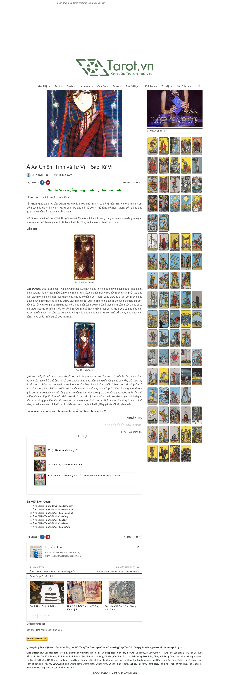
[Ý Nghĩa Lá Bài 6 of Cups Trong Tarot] (152, 319)
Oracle (70, 86)
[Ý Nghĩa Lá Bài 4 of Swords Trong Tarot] (186, 358)
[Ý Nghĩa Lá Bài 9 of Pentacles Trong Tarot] (186, 435)
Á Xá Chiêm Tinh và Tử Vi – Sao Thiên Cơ (118, 572)
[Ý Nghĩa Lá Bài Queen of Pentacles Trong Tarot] (175, 454)
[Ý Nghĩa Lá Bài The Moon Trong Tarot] (186, 204)
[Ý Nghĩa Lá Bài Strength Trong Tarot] (186, 166)
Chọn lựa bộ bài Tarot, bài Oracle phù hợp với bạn (81, 3)
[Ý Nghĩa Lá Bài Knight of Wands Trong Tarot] (164, 281)
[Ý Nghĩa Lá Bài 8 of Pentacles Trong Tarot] (175, 435)
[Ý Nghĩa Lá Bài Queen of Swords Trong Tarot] (175, 396)
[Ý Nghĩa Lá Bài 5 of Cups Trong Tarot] (197, 300)
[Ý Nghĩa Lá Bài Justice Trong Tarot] (164, 185)
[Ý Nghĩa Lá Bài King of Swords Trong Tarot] (186, 396)
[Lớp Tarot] (175, 109)
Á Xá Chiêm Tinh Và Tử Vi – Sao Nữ (49, 520)
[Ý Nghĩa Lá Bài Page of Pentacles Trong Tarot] (152, 454)
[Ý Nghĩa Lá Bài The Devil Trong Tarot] (152, 204)
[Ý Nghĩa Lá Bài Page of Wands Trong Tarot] (152, 281)
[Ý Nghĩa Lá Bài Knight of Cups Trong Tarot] (164, 338)
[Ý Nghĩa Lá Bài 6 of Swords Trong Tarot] (152, 377)
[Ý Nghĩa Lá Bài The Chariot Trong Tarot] (175, 166)
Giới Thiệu (43, 86)
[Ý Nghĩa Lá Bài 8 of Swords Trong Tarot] (175, 377)
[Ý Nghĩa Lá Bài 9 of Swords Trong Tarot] (186, 377)
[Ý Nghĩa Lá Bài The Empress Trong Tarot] (186, 146)
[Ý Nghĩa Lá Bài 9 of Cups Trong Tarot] (186, 319)
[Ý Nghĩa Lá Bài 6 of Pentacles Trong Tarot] (152, 435)
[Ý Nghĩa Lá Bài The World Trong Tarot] (164, 223)
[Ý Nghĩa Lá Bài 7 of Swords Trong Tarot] (164, 377)
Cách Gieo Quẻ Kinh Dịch (43, 606)
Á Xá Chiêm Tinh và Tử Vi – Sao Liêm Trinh (53, 506)
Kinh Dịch (150, 86)
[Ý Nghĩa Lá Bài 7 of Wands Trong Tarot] (164, 262)
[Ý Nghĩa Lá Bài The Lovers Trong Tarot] (164, 166)
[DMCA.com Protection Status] (37, 639)
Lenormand (85, 86)
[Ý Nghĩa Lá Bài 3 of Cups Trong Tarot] (175, 300)
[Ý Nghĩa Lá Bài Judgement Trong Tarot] (152, 223)
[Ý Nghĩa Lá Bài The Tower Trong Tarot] (164, 204)
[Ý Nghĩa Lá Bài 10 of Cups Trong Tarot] (197, 319)
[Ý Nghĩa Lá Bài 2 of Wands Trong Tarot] (164, 242)
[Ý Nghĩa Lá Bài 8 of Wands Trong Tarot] (175, 262)
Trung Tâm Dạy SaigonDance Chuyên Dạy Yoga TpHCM (105, 648)
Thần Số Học (132, 86)
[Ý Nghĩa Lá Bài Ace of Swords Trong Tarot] (152, 358)
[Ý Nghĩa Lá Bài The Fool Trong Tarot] (152, 146)
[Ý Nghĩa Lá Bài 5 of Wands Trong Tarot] (197, 242)
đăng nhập (41, 630)
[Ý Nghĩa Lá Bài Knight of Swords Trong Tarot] (164, 396)
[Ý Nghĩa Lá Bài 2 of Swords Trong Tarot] (164, 358)
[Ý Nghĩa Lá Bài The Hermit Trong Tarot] (197, 166)
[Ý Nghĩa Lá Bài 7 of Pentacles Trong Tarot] (164, 435)
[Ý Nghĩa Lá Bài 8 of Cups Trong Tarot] (175, 319)
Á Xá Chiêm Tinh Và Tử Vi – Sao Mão (50, 523)
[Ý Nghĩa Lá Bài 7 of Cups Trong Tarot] (164, 319)
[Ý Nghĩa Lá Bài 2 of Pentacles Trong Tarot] (164, 416)
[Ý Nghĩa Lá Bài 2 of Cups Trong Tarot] (164, 300)
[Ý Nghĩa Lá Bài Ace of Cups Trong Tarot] (152, 300)
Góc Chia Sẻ (183, 86)
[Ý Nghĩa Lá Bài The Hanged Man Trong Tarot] (175, 185)
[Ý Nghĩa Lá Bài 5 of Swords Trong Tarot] (197, 358)
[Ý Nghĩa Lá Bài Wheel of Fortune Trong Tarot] (152, 185)
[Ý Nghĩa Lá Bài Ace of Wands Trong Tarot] (152, 242)
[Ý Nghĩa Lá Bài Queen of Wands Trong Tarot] (175, 281)
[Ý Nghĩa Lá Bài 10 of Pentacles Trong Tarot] (197, 435)
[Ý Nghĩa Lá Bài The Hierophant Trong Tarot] (152, 166)
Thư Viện (166, 86)
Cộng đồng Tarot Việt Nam (41, 648)
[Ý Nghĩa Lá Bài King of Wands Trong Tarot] (186, 281)
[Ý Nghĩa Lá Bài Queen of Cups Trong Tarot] (175, 338)
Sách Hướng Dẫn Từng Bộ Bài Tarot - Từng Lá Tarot (27, 160)
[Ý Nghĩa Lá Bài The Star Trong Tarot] (175, 204)
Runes (116, 86)
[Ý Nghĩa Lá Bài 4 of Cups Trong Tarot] (186, 300)
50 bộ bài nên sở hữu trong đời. (63, 450)
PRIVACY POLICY (100, 673)
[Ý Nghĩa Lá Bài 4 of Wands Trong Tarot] (186, 242)
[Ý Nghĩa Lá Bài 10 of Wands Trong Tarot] (197, 262)
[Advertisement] (114, 35)
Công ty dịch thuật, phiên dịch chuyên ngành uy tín (158, 648)
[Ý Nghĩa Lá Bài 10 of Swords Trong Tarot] (197, 377)
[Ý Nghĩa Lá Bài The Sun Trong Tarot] (197, 204)
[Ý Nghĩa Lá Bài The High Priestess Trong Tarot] (175, 146)
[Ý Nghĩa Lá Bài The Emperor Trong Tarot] (197, 146)
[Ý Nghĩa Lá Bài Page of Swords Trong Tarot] (152, 396)
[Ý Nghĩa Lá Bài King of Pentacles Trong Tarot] (186, 454)
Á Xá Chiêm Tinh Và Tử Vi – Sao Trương (51, 527)
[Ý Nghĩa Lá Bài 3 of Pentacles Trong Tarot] (175, 416)
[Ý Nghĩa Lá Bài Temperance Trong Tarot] (197, 185)
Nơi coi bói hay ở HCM (122, 653)
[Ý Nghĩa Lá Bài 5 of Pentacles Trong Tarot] (197, 416)
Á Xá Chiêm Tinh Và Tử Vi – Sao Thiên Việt (53, 513)
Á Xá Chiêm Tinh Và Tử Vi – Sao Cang (50, 516)
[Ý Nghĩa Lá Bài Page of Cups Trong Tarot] (152, 338)
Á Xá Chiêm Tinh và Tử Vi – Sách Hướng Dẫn (52, 572)
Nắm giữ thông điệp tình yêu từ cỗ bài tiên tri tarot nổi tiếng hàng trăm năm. (85, 476)
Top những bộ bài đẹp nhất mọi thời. (65, 465)
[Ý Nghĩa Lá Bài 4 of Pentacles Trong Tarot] (186, 416)
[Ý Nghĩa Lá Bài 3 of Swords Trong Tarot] (175, 358)
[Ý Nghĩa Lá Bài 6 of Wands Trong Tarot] (152, 262)
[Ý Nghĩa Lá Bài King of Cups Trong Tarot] (186, 338)
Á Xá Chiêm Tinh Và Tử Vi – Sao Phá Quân (53, 510)
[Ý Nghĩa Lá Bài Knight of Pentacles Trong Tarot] (164, 454)
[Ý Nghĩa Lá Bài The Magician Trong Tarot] (164, 146)
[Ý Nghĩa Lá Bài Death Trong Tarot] (186, 185)
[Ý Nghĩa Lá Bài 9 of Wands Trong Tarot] (186, 262)
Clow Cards (102, 86)
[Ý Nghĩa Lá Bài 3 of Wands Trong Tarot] (175, 242)
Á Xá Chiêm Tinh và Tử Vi (30, 160)
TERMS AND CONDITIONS (123, 673)
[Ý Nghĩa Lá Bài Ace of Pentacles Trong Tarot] (152, 416)
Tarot (57, 86)
